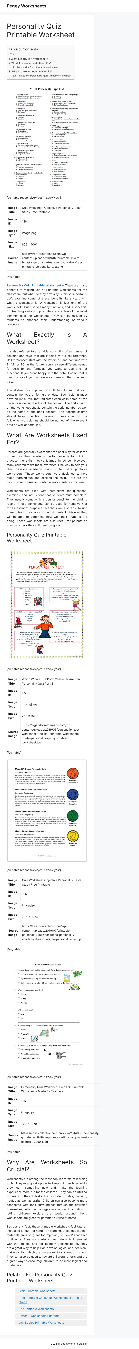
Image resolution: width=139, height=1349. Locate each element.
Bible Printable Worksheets (37, 1291)
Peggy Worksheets (26, 5)
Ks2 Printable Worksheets (36, 1309)
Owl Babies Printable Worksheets (41, 1322)
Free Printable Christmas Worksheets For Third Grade (50, 1300)
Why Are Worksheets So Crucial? (32, 71)
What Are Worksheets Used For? (31, 63)
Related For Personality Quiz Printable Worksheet (44, 75)
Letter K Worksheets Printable (39, 1316)
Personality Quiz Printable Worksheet (37, 67)
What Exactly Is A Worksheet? (29, 58)
